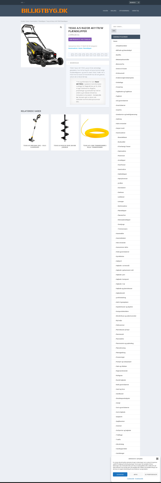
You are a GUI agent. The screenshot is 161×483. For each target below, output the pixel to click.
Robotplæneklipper (124, 220)
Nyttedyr (119, 320)
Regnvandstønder (122, 371)
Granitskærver (120, 105)
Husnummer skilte (122, 247)
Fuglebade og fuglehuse (124, 91)
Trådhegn (119, 435)
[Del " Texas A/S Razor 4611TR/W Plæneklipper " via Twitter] (76, 54)
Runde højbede (121, 380)
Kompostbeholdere (122, 311)
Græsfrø (118, 110)
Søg (114, 31)
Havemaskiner (34, 21)
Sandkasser (120, 394)
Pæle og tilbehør (121, 366)
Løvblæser (121, 197)
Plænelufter (122, 215)
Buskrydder (121, 142)
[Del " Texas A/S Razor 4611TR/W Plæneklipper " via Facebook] (72, 54)
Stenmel (118, 426)
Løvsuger (121, 201)
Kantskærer (122, 188)
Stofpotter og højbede (123, 430)
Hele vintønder (121, 243)
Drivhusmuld (120, 73)
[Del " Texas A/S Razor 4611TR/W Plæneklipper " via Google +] (79, 54)
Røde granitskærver (122, 384)
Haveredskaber (121, 238)
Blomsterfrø (120, 64)
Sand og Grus (120, 389)
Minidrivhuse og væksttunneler (126, 316)
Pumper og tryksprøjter (123, 362)
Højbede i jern (120, 275)
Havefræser (122, 165)
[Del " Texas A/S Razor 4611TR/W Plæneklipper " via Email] (102, 54)
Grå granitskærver (122, 101)
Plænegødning (120, 352)
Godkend (120, 474)
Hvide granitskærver (122, 252)
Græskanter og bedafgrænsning (126, 114)
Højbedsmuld (120, 293)
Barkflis (118, 55)
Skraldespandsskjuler (123, 398)
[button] (157, 459)
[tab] (87, 63)
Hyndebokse (120, 256)
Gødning (119, 119)
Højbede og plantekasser (124, 288)
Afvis (135, 474)
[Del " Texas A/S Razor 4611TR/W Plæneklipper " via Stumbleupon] (98, 54)
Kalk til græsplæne (122, 302)
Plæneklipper (42, 21)
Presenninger (120, 357)
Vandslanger (120, 453)
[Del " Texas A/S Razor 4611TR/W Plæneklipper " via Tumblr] (83, 54)
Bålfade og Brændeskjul (124, 50)
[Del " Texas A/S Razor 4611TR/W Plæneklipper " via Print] (106, 54)
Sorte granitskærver (122, 407)
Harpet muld (120, 128)
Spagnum (119, 416)
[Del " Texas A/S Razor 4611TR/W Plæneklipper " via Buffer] (94, 54)
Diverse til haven (121, 69)
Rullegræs (119, 375)
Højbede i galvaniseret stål (125, 270)
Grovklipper (121, 160)
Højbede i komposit (122, 279)
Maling (113, 11)
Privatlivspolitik (139, 478)
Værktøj (135, 11)
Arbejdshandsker (121, 46)
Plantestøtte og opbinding (125, 343)
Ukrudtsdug (120, 444)
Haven (105, 11)
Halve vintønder (121, 123)
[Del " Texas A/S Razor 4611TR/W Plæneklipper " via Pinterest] (87, 54)
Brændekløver (122, 137)
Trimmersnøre (122, 229)
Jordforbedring (121, 297)
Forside (23, 21)
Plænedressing (121, 348)
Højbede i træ (120, 284)
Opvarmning (124, 11)
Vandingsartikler (121, 449)
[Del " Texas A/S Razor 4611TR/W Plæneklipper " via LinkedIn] (91, 54)
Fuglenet (119, 96)
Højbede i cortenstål (122, 265)
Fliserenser (121, 156)
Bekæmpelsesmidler (122, 59)
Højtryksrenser (123, 178)
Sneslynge (121, 224)
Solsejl (118, 403)
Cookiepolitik (130, 478)
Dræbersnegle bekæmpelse (125, 78)
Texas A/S (88, 86)
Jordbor (120, 183)
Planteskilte (120, 339)
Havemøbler (120, 233)
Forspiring (119, 87)
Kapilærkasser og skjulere (124, 307)
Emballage (119, 82)
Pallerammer (120, 325)
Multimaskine (122, 206)
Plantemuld (120, 334)
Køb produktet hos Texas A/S (80, 39)
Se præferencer (151, 474)
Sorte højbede (120, 412)
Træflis (118, 439)
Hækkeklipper (122, 174)
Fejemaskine (122, 151)
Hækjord (119, 261)
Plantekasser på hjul (122, 330)
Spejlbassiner (120, 421)
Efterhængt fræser (124, 146)
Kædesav (121, 192)
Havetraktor (122, 169)
